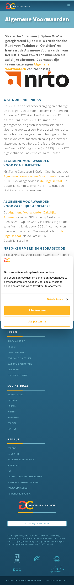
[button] (69, 5)
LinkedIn (12, 406)
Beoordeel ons (15, 394)
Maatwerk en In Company (21, 459)
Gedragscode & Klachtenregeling (25, 476)
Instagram (13, 417)
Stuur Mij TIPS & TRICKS (37, 523)
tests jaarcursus (17, 352)
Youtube (12, 423)
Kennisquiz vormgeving (20, 364)
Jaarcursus (13, 465)
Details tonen (55, 299)
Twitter (12, 429)
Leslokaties (13, 454)
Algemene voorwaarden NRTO (23, 482)
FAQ (9, 471)
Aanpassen (35, 321)
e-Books (12, 347)
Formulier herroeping (19, 494)
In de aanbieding (16, 341)
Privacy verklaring (18, 488)
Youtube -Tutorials (18, 375)
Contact (12, 448)
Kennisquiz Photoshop (19, 358)
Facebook (12, 400)
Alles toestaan (37, 310)
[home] (17, 6)
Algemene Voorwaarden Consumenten (30, 176)
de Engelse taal (51, 181)
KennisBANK (13, 369)
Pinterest (13, 412)
